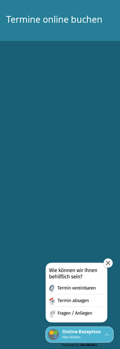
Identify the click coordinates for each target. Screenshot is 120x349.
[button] (76, 294)
